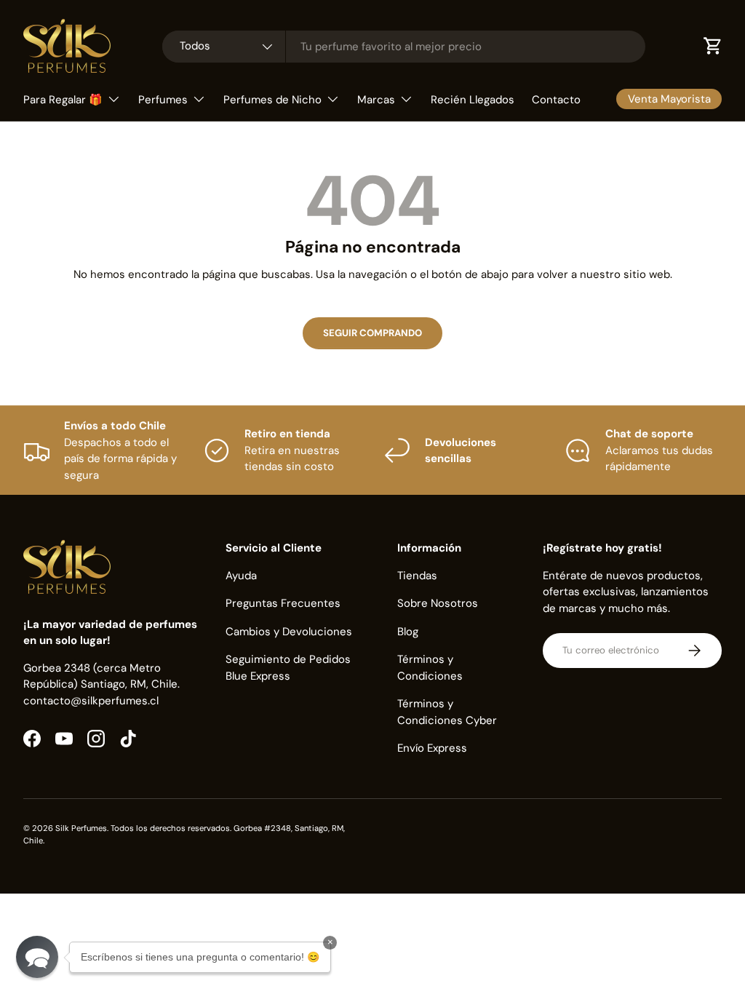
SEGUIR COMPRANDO (372, 333)
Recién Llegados (472, 99)
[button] (37, 957)
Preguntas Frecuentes (283, 603)
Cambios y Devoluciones (289, 631)
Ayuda (241, 575)
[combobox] (403, 47)
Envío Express (432, 748)
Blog (407, 631)
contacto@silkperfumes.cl (91, 700)
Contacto (556, 99)
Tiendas (417, 575)
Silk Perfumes (81, 828)
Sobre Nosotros (437, 603)
